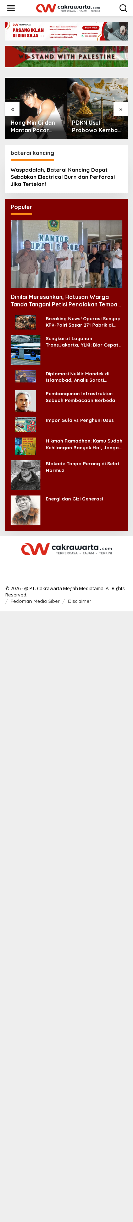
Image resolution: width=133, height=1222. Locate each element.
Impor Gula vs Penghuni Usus (80, 420)
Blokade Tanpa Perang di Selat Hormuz (83, 467)
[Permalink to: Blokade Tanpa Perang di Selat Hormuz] (25, 474)
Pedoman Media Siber (35, 601)
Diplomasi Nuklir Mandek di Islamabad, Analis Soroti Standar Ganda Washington (79, 377)
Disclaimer (79, 601)
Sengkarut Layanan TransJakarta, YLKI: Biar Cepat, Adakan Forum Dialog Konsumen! (83, 342)
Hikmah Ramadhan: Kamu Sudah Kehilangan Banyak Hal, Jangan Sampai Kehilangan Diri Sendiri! (84, 444)
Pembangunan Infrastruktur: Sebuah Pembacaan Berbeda (80, 397)
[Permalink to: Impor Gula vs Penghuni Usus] (25, 424)
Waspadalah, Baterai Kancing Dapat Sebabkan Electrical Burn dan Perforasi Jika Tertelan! (63, 176)
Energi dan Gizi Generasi (74, 499)
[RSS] (66, 564)
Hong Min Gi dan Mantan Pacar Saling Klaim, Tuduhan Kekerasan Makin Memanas (34, 126)
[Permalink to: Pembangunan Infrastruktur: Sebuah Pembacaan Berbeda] (25, 400)
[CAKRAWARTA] (68, 7)
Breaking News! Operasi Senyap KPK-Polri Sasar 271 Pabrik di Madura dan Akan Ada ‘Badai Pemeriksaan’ (83, 322)
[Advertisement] (66, 916)
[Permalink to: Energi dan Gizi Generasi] (25, 510)
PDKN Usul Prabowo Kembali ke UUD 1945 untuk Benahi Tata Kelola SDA (96, 126)
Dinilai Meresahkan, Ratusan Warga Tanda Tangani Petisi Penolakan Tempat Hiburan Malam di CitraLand (65, 300)
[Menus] (11, 8)
